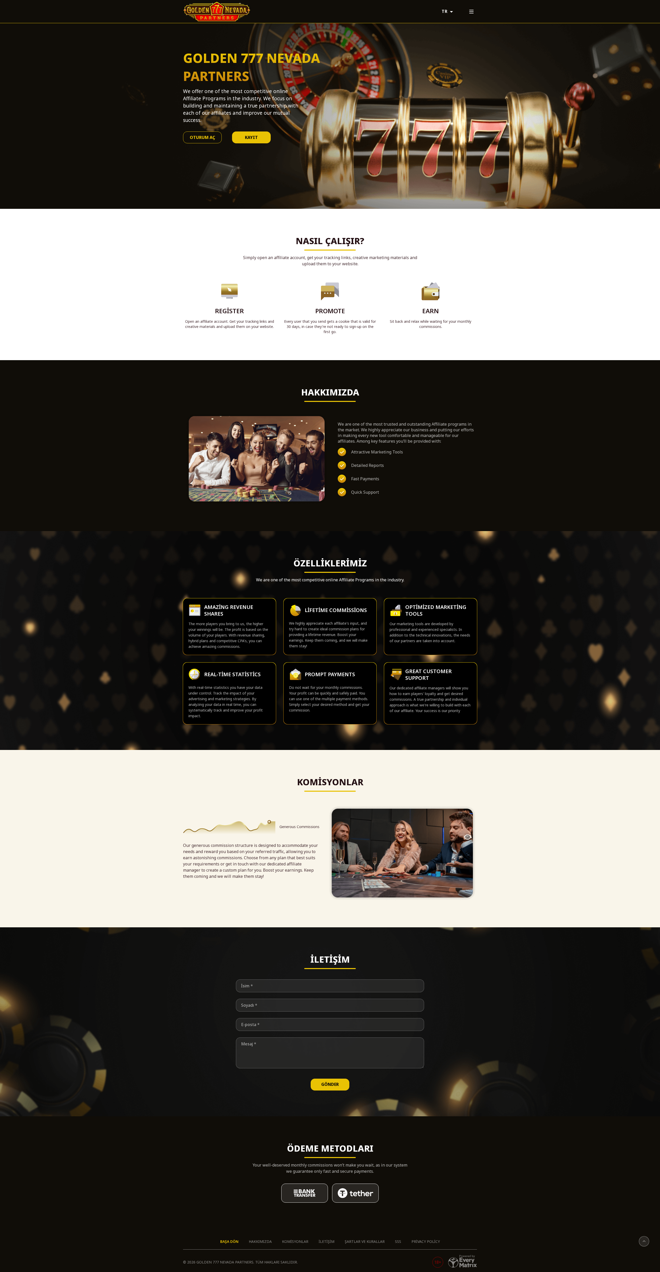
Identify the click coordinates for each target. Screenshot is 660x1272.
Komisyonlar (295, 1241)
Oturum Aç (202, 137)
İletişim (326, 1241)
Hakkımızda (260, 1241)
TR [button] (445, 11)
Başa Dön (229, 1241)
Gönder (330, 1084)
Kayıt (251, 137)
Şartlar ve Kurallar (365, 1241)
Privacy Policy (425, 1241)
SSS (398, 1241)
